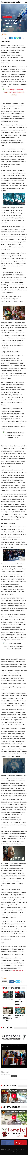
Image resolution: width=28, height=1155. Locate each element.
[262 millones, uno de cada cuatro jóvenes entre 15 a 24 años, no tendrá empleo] (8, 1010)
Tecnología (5, 16)
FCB (16, 1153)
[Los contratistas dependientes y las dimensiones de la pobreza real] (20, 994)
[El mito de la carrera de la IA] (8, 994)
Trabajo (10, 16)
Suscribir (14, 1076)
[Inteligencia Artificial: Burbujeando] (20, 1010)
